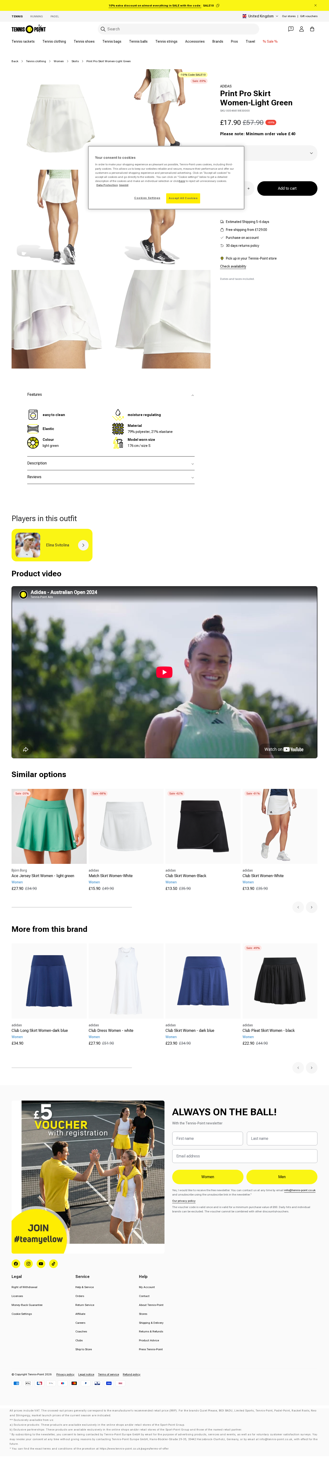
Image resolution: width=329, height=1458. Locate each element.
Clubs (79, 1340)
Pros (234, 41)
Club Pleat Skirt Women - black (269, 1030)
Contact (144, 1296)
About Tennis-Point (151, 1305)
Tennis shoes (84, 41)
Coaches (81, 1331)
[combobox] (178, 29)
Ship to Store (83, 1349)
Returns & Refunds (151, 1331)
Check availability (233, 266)
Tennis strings (166, 41)
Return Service (84, 1305)
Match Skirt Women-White (111, 875)
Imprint (123, 185)
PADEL (55, 16)
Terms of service (108, 1374)
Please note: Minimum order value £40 (258, 134)
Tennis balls (138, 41)
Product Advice (149, 1340)
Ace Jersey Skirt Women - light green (43, 875)
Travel (250, 41)
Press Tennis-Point (151, 1349)
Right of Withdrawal (24, 1287)
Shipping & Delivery (151, 1322)
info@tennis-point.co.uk (300, 1190)
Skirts (75, 61)
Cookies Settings (147, 198)
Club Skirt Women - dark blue (189, 1030)
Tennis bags (111, 41)
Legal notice (86, 1374)
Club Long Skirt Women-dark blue (40, 1030)
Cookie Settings (22, 1314)
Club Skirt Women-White (263, 875)
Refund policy (131, 1374)
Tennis (17, 16)
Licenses (17, 1296)
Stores (143, 1314)
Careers (80, 1322)
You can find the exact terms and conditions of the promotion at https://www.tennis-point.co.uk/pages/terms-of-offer (90, 1448)
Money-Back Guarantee (27, 1305)
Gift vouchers (308, 16)
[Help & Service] (291, 29)
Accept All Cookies (183, 198)
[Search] (103, 29)
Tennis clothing (54, 41)
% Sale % (270, 41)
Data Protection (107, 185)
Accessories (195, 41)
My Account (147, 1287)
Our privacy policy (184, 1201)
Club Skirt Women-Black (185, 875)
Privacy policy (65, 1374)
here (182, 181)
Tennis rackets (23, 41)
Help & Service (84, 1287)
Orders (79, 1296)
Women (59, 61)
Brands (217, 41)
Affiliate (80, 1314)
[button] (298, 907)
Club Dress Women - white (111, 1030)
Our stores (289, 16)
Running (36, 16)
